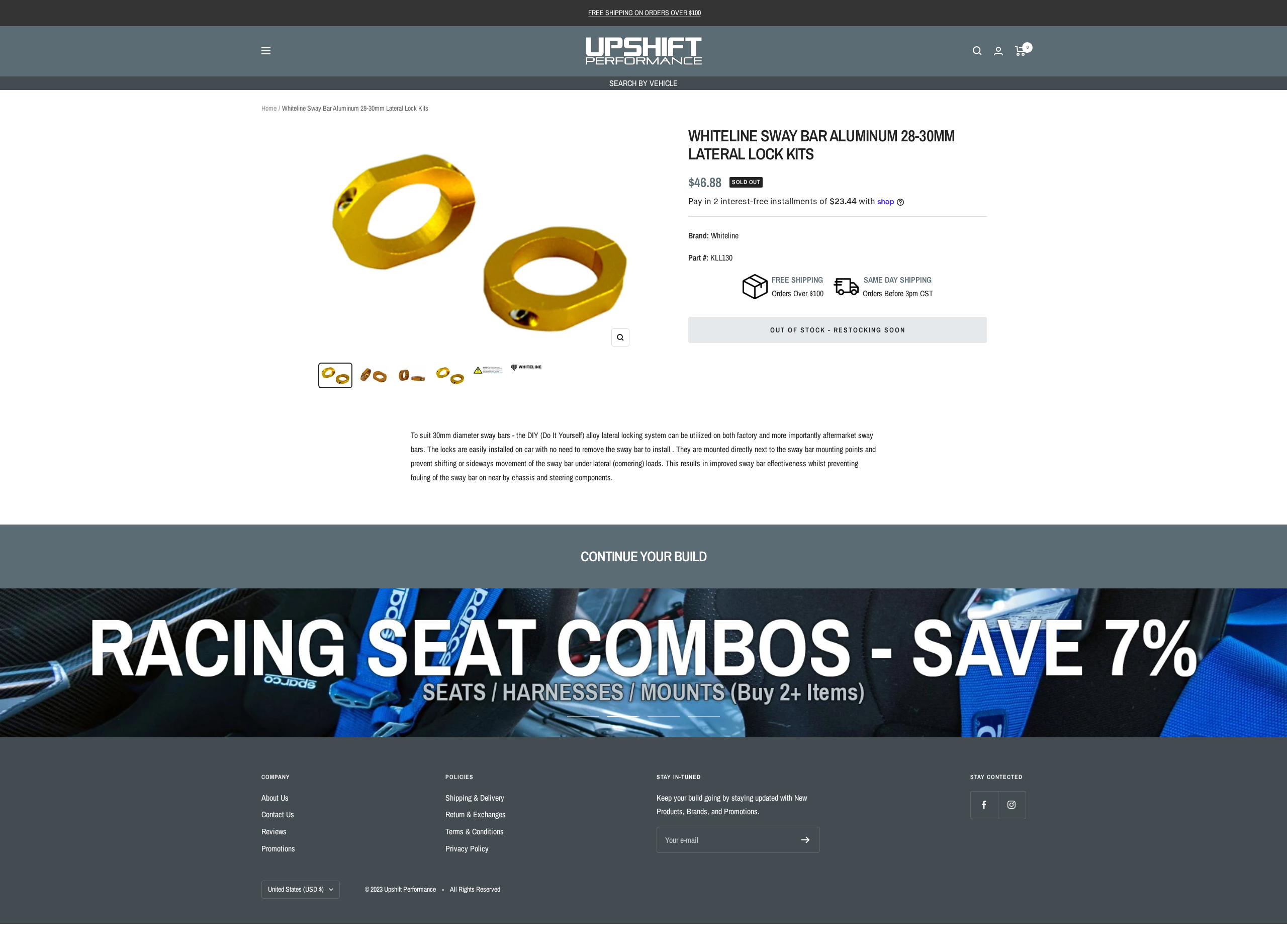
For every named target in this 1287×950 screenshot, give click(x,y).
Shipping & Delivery (474, 797)
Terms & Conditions (474, 831)
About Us (275, 797)
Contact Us (277, 814)
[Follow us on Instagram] (1012, 805)
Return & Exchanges (475, 814)
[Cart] (1020, 51)
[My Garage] (998, 51)
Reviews (274, 831)
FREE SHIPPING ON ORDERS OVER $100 (644, 12)
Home (269, 108)
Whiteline (725, 235)
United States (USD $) (296, 889)
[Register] (805, 839)
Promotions (278, 848)
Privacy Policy (467, 848)
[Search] (977, 50)
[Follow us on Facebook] (984, 805)
